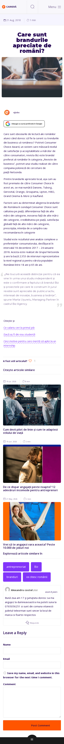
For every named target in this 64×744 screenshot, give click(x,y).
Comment (9, 684)
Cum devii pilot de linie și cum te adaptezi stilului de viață (30, 431)
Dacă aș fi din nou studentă (19, 334)
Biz (36, 567)
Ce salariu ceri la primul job (19, 327)
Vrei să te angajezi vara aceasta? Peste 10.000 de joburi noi (29, 546)
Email (6, 658)
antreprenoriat (16, 567)
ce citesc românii (36, 577)
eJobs (16, 112)
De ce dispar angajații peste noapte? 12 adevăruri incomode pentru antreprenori (30, 488)
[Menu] (59, 7)
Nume (7, 644)
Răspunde (34, 623)
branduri (12, 577)
